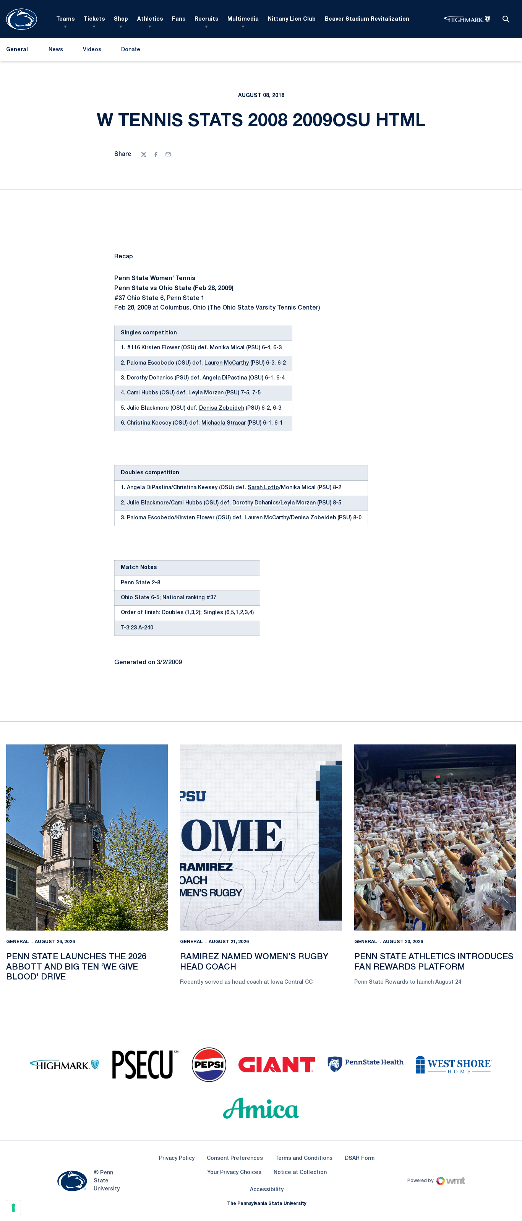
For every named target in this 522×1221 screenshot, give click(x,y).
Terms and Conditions (303, 1158)
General (17, 942)
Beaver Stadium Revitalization (367, 19)
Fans (178, 19)
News (56, 49)
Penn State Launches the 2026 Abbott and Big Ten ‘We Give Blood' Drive (76, 967)
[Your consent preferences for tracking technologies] (13, 1207)
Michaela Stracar (223, 423)
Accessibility (267, 1189)
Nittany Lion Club (292, 19)
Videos (92, 49)
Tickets (94, 19)
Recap (123, 256)
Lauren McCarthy (226, 363)
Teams (65, 19)
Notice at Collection (300, 1172)
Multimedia (243, 19)
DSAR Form (359, 1158)
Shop (121, 19)
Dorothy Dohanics (150, 378)
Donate (130, 51)
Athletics (150, 19)
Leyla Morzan (206, 393)
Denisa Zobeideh (221, 408)
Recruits (206, 19)
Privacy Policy (177, 1158)
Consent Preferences (235, 1158)
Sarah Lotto (263, 487)
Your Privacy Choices (234, 1172)
